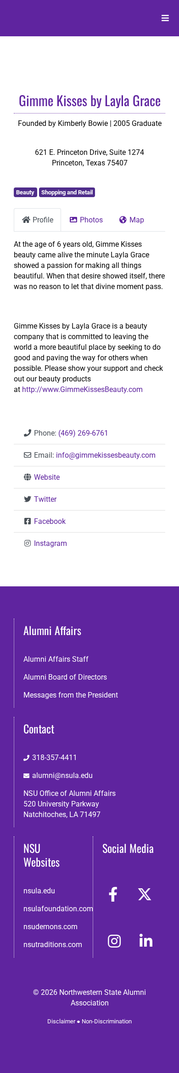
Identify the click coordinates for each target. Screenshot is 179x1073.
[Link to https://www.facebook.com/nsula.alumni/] (112, 894)
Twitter (45, 499)
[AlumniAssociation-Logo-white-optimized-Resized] (46, 13)
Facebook (50, 521)
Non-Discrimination (107, 1021)
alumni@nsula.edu (62, 775)
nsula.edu (39, 890)
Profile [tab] (43, 220)
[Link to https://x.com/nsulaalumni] (144, 894)
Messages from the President (70, 695)
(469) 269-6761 (83, 433)
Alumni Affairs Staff (56, 659)
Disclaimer (61, 1021)
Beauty (25, 192)
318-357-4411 (54, 757)
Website (47, 477)
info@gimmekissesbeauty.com (106, 455)
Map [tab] (136, 220)
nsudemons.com (50, 926)
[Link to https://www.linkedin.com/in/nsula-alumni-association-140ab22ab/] (146, 941)
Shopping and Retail (67, 192)
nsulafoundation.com (58, 908)
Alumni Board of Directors (65, 677)
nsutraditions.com (52, 944)
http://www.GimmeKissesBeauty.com (82, 389)
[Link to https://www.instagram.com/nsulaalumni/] (114, 941)
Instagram (50, 543)
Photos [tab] (91, 220)
